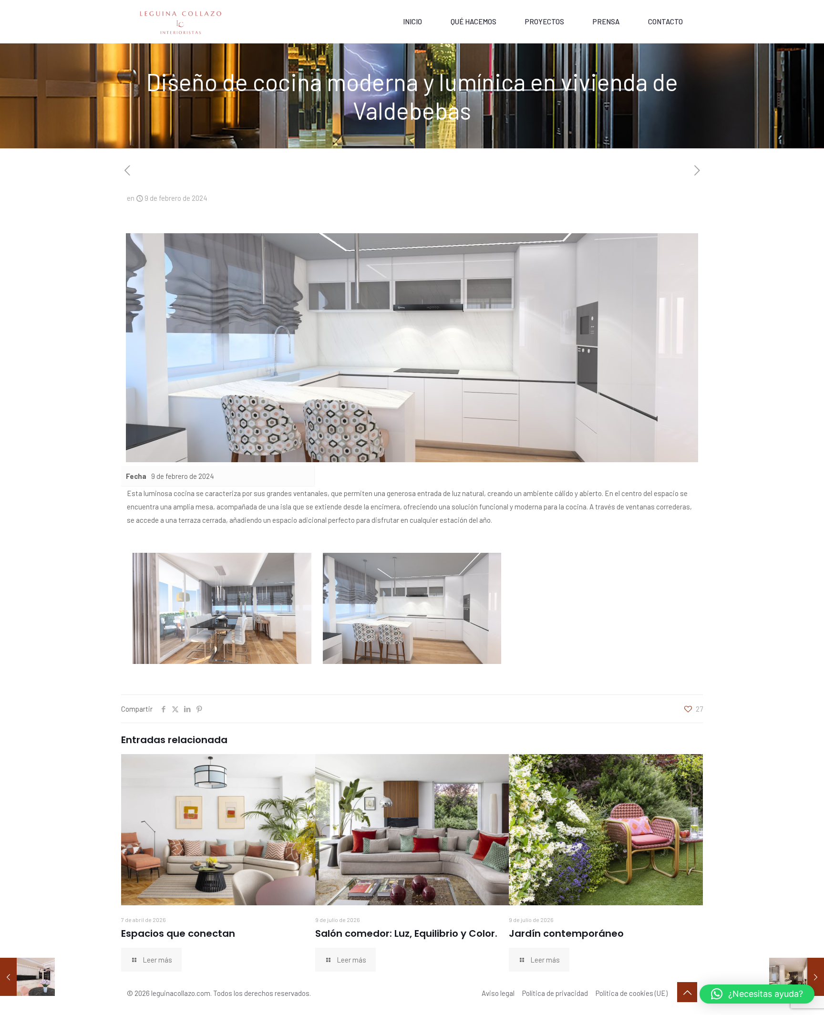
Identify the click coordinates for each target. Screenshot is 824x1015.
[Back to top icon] (687, 992)
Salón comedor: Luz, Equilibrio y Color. (406, 933)
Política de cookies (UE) (632, 993)
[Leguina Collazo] (181, 21)
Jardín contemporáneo (566, 933)
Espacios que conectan (178, 933)
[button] (757, 994)
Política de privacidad (555, 993)
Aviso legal (498, 993)
